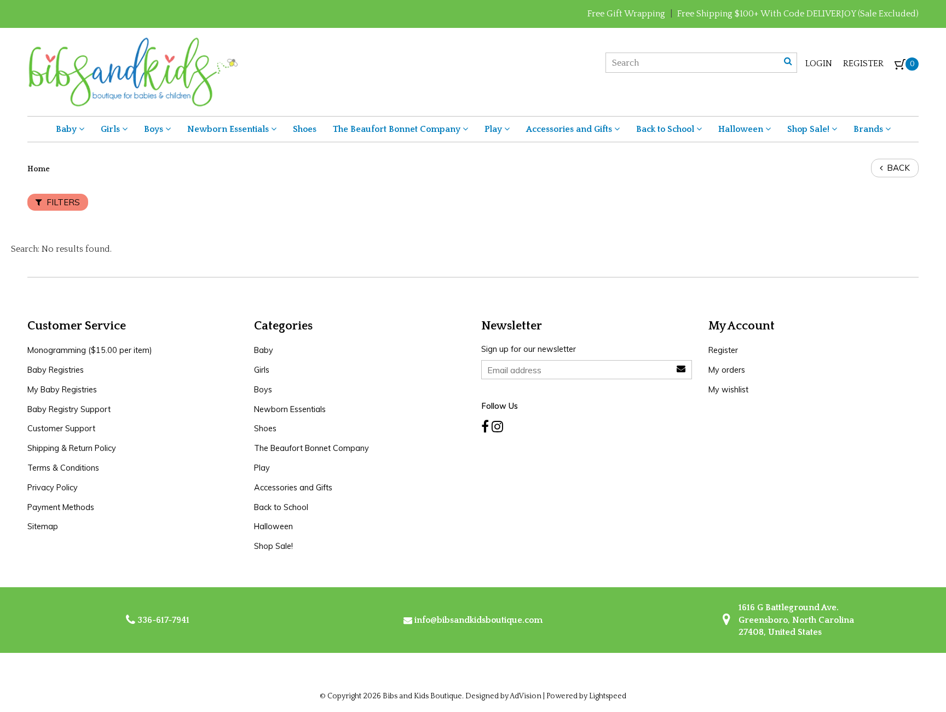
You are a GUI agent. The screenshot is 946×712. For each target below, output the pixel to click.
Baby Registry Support (69, 409)
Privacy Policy (52, 488)
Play (494, 129)
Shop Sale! (809, 129)
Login (818, 63)
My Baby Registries (62, 390)
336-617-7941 (162, 620)
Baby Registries (55, 370)
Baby (67, 129)
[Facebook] (485, 426)
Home (38, 169)
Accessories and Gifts (570, 129)
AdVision (525, 696)
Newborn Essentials (229, 129)
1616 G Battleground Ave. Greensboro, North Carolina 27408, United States (795, 620)
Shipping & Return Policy (71, 448)
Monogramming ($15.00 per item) (89, 350)
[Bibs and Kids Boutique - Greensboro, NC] (132, 71)
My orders (726, 370)
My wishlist (728, 390)
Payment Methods (60, 507)
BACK (897, 168)
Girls (111, 129)
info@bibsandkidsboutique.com (478, 620)
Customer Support (61, 428)
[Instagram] (497, 426)
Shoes (304, 129)
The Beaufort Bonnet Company (398, 129)
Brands (869, 129)
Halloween (741, 129)
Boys (154, 129)
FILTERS (62, 202)
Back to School (666, 129)
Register (863, 63)
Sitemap (42, 526)
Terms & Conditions (63, 468)
